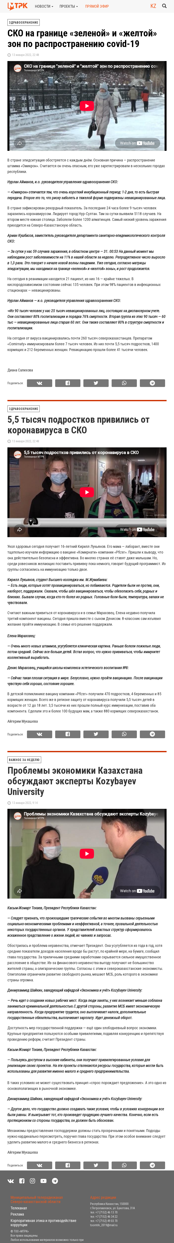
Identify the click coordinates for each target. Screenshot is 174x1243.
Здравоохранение (23, 22)
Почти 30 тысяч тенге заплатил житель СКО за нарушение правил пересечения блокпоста (85, 1212)
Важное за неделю (24, 760)
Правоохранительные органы (33, 1191)
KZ (153, 6)
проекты (68, 6)
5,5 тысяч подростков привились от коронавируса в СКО (78, 425)
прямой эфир (97, 6)
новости (43, 6)
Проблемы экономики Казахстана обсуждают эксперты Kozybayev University (75, 781)
